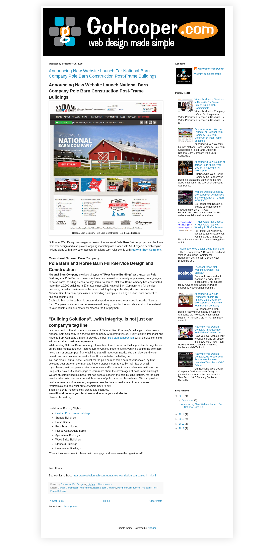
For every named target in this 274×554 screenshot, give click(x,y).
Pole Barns (146, 487)
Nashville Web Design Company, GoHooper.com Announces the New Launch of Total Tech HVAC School (209, 359)
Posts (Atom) (70, 506)
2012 (182, 423)
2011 (182, 428)
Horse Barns (86, 487)
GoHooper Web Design (211, 68)
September (188, 400)
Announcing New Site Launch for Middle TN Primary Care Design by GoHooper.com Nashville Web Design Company (208, 300)
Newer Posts (57, 501)
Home (106, 501)
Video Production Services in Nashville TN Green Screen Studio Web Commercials (209, 103)
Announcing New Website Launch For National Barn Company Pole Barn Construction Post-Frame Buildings (102, 73)
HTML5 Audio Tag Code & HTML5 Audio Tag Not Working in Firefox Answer (209, 224)
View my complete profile (207, 74)
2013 (182, 419)
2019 (182, 396)
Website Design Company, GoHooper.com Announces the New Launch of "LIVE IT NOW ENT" (209, 196)
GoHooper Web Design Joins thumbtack (202, 248)
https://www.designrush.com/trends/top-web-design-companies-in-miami (114, 475)
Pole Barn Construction (128, 487)
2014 (182, 414)
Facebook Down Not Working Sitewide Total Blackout (207, 270)
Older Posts (155, 501)
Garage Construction (68, 487)
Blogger (151, 528)
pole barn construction (121, 337)
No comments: (105, 484)
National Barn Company (146, 249)
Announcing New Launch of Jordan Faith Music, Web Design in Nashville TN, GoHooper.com (210, 166)
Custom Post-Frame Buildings (72, 413)
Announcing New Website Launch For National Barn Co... (201, 406)
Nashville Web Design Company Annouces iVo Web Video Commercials (208, 329)
